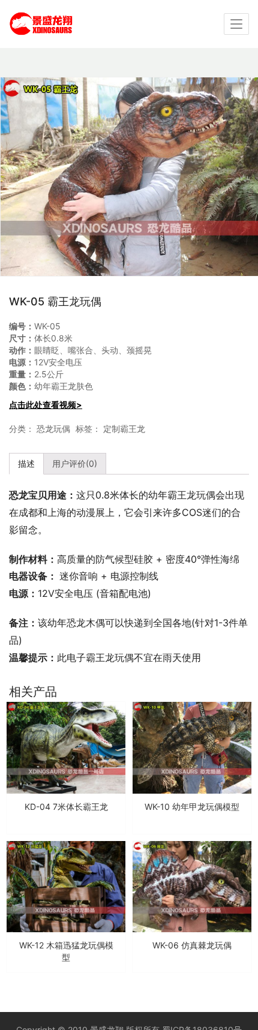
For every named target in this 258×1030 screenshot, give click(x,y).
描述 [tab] (26, 463)
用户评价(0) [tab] (74, 463)
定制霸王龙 (124, 429)
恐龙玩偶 (53, 429)
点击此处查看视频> (45, 405)
